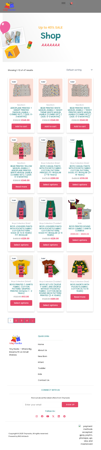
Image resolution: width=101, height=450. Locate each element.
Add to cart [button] (21, 126)
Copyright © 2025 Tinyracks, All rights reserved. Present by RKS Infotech (28, 435)
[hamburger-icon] (63, 3)
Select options (50, 184)
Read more (21, 186)
